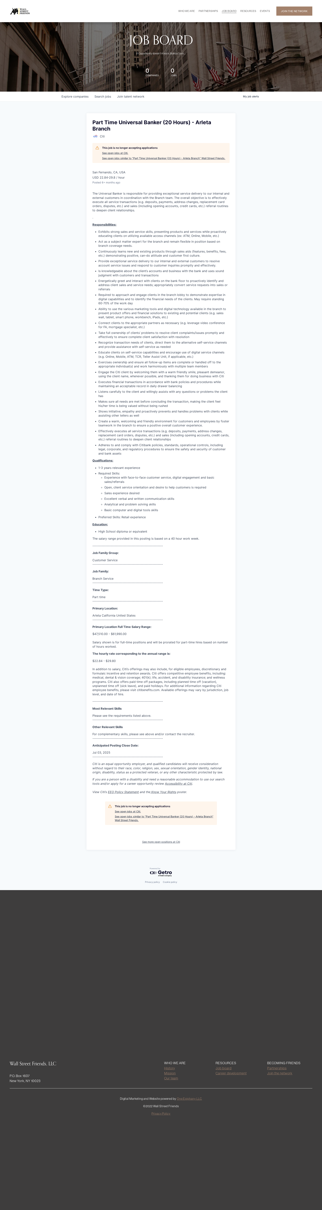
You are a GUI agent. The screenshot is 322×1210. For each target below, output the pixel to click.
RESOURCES (248, 11)
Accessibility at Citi (178, 783)
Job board (223, 1068)
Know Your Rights (163, 792)
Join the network (279, 1073)
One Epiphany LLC (189, 1099)
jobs (102, 96)
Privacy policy (152, 882)
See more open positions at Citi (161, 841)
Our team (171, 1078)
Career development (231, 1073)
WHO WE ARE (186, 11)
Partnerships (277, 1068)
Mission (170, 1073)
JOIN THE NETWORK (294, 11)
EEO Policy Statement (123, 792)
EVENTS (265, 11)
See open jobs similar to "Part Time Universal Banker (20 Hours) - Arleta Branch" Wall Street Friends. (163, 158)
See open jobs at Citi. (115, 153)
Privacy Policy (161, 1113)
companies (75, 96)
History (169, 1068)
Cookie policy (170, 882)
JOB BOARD (229, 11)
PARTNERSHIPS (208, 11)
